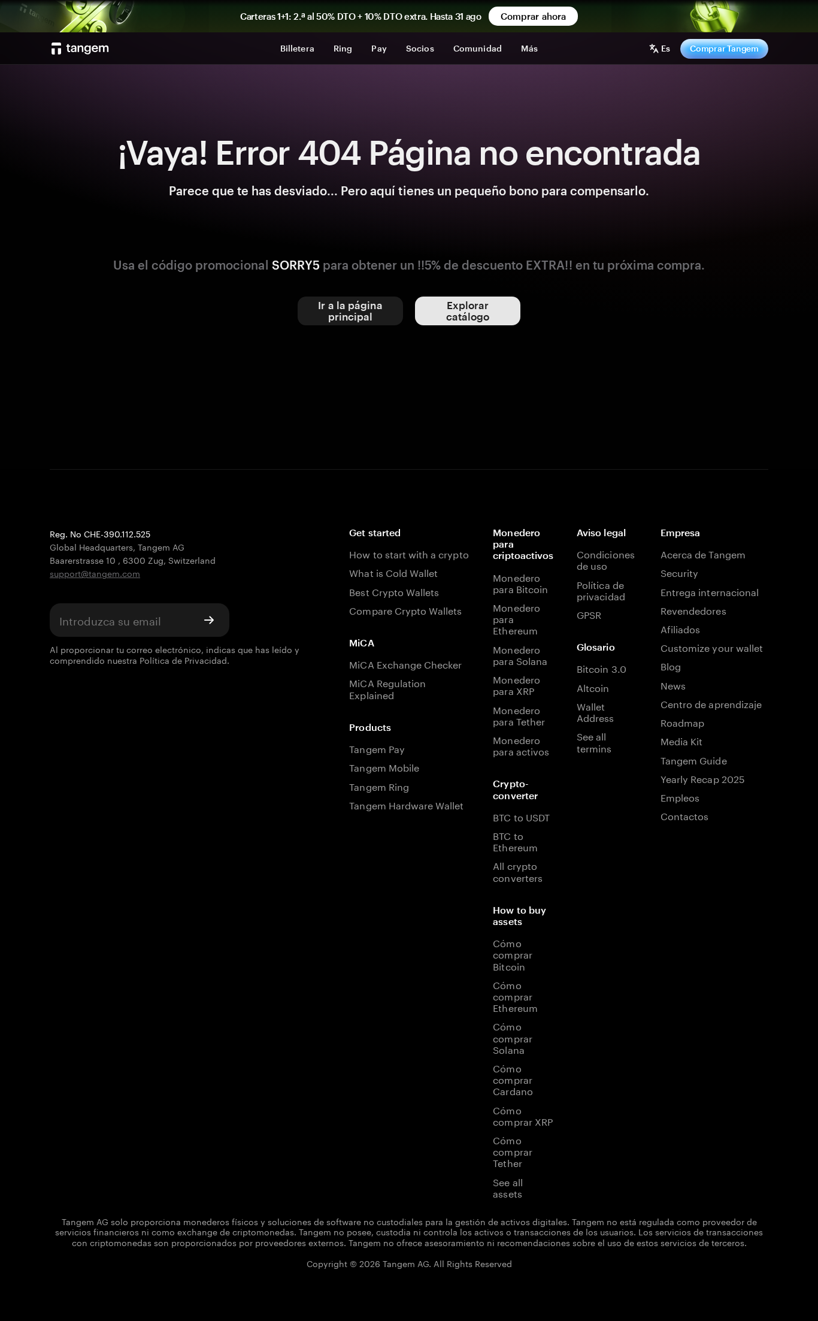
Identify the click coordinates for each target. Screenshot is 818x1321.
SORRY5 (296, 265)
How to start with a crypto (408, 553)
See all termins (594, 741)
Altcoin (593, 687)
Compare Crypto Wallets (405, 609)
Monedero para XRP (516, 684)
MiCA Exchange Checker (405, 663)
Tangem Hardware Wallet (406, 804)
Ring (343, 48)
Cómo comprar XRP (523, 1115)
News (673, 684)
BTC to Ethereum (515, 840)
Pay (378, 48)
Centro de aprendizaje (711, 703)
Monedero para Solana (520, 654)
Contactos (684, 815)
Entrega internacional (710, 591)
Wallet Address (595, 711)
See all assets (507, 1186)
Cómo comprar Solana (512, 1037)
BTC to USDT (521, 816)
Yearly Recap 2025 (703, 778)
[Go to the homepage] (80, 48)
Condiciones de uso (606, 559)
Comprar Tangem (724, 48)
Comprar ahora (533, 16)
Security (679, 572)
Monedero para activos (521, 744)
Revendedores (693, 609)
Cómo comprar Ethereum (515, 995)
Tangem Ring (379, 785)
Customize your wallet (712, 646)
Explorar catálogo (468, 310)
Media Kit (681, 740)
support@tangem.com (95, 572)
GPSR (589, 613)
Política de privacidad (601, 589)
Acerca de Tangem (703, 553)
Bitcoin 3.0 (601, 667)
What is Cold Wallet (393, 572)
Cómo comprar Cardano (512, 1079)
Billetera (297, 48)
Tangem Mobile (384, 766)
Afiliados (680, 628)
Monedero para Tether (519, 714)
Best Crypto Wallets (394, 591)
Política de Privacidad (183, 659)
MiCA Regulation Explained (387, 687)
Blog (671, 665)
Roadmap (682, 721)
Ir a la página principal (350, 310)
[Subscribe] (209, 620)
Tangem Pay (376, 748)
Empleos (680, 796)
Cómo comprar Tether (512, 1150)
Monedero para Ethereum (516, 618)
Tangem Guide (694, 759)
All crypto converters (517, 870)
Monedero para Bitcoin (520, 582)
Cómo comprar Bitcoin (512, 953)
